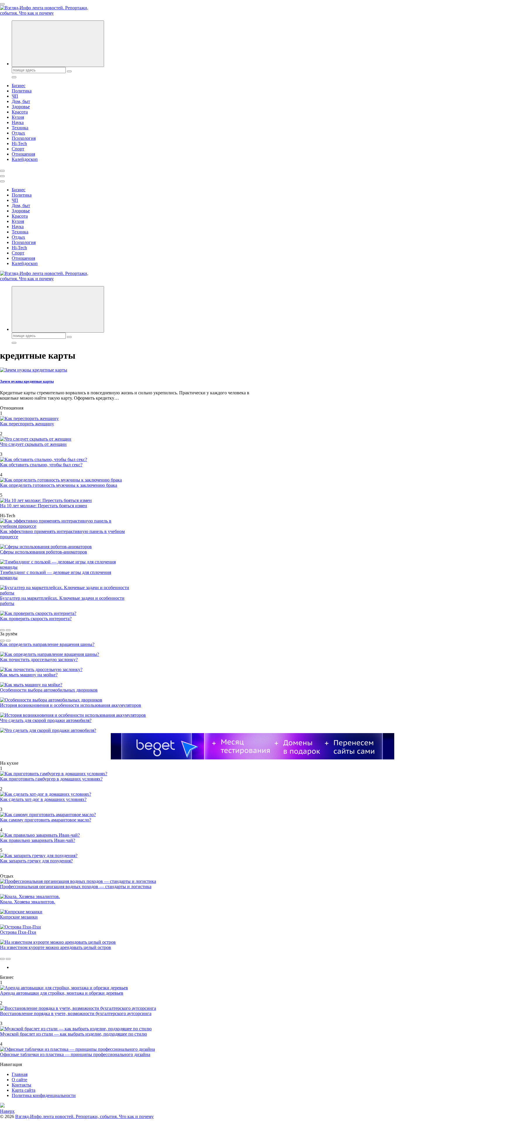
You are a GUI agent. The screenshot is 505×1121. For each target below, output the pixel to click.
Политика (22, 90)
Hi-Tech (19, 143)
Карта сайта (23, 1090)
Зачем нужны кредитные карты (27, 381)
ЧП (15, 96)
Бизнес (18, 85)
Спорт (18, 148)
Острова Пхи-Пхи (18, 932)
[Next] (8, 630)
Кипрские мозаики (19, 916)
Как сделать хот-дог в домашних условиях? (43, 799)
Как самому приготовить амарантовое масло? (45, 819)
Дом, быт (21, 101)
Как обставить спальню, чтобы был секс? (41, 464)
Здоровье (21, 106)
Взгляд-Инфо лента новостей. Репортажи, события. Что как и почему (84, 1116)
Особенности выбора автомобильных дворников (49, 689)
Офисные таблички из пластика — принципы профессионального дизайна (75, 1054)
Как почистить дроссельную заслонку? (39, 659)
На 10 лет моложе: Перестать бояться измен (43, 505)
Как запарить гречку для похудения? (36, 860)
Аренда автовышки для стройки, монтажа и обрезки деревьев (61, 993)
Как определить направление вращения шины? (47, 644)
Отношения (23, 154)
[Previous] (2, 630)
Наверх (7, 1111)
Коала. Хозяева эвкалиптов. (27, 901)
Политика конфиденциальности (44, 1095)
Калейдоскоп (25, 159)
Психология (24, 138)
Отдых (18, 132)
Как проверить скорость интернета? (36, 618)
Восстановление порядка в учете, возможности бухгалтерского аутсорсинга (75, 1013)
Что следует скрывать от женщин (33, 444)
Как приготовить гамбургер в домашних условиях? (51, 778)
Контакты (21, 1084)
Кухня (18, 117)
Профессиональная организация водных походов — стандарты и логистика (75, 886)
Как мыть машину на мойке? (29, 674)
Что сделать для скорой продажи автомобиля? (45, 720)
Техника (20, 127)
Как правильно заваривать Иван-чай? (37, 840)
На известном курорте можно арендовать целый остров (55, 947)
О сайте (19, 1079)
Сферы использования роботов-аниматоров (43, 551)
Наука (18, 122)
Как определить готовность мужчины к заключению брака (58, 485)
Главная (19, 1074)
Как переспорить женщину (27, 423)
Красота (20, 111)
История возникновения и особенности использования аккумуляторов (70, 705)
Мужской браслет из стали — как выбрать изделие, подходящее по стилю (73, 1033)
